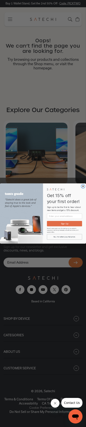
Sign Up (64, 223)
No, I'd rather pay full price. (64, 237)
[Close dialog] (83, 186)
